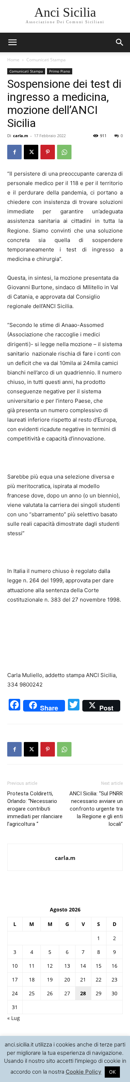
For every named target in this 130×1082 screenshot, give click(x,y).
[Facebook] (14, 152)
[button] (120, 42)
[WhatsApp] (64, 152)
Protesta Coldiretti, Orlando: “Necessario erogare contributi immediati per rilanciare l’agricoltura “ (34, 808)
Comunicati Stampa (46, 60)
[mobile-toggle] (12, 42)
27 (67, 993)
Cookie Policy (83, 1071)
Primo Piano (59, 71)
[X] (31, 152)
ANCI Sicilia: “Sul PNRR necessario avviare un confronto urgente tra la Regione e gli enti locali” (96, 808)
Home (13, 60)
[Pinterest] (47, 152)
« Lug (13, 1018)
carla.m (20, 135)
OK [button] (112, 1072)
